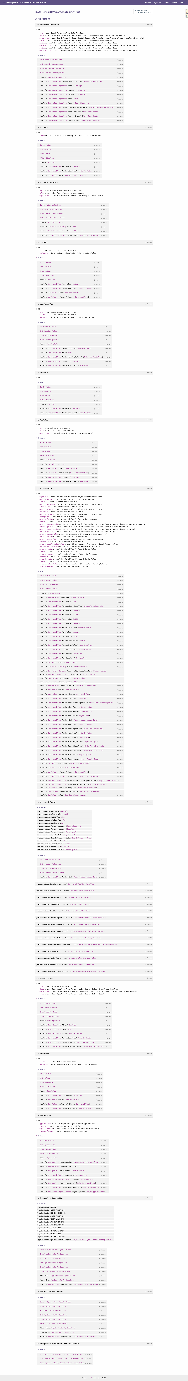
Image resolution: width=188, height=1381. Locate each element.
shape (41, 35)
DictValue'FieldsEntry (52, 205)
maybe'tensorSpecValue (48, 534)
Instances (148, 3)
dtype (41, 40)
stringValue (44, 517)
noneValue (43, 502)
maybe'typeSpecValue (47, 539)
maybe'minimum (45, 45)
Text (76, 99)
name (41, 33)
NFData (42, 73)
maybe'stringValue (46, 514)
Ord (41, 64)
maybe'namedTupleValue (48, 564)
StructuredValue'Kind (88, 720)
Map (66, 175)
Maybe (92, 107)
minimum (42, 43)
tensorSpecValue (46, 536)
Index (182, 3)
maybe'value (44, 195)
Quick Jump (158, 3)
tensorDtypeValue (46, 531)
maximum (42, 48)
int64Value (43, 512)
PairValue (75, 361)
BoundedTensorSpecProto (52, 60)
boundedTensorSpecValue (49, 546)
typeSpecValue (45, 541)
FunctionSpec (53, 678)
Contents (174, 3)
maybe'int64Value (46, 509)
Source (166, 3)
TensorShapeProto (82, 103)
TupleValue (77, 654)
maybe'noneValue (46, 499)
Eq (41, 60)
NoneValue (47, 387)
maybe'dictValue (46, 559)
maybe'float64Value (47, 504)
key (40, 190)
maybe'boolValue (46, 519)
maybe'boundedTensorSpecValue (51, 544)
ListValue (47, 262)
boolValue (43, 522)
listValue (43, 551)
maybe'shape (44, 38)
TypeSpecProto (53, 597)
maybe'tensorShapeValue (49, 524)
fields (42, 136)
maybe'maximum (45, 50)
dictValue (43, 561)
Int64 (75, 619)
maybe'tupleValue (46, 554)
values (42, 250)
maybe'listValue (46, 549)
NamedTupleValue (49, 327)
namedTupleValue (46, 566)
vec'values (43, 253)
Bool (74, 602)
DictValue (47, 145)
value (41, 193)
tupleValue (43, 556)
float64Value (44, 507)
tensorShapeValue (46, 527)
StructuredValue (54, 81)
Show (42, 68)
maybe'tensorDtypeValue (49, 529)
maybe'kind (43, 497)
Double (77, 615)
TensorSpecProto (84, 649)
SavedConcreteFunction (57, 671)
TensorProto (81, 90)
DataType (78, 86)
